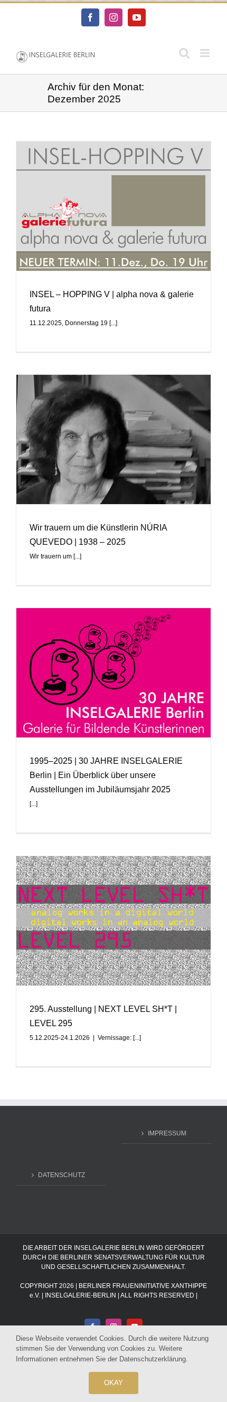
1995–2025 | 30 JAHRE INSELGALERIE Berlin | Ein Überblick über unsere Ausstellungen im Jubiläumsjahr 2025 (106, 775)
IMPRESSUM (167, 1133)
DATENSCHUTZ (61, 1175)
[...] (113, 323)
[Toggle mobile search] (184, 53)
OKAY (114, 1383)
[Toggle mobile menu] (205, 53)
